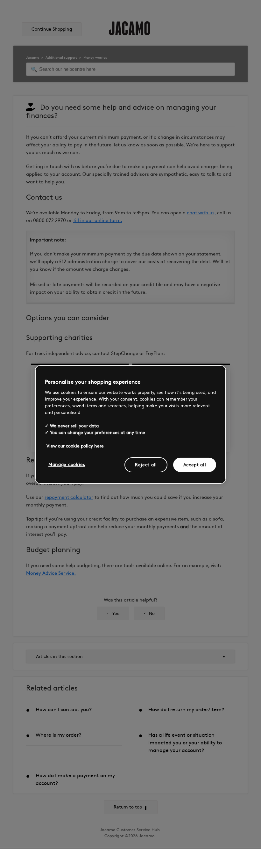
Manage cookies (66, 464)
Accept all (194, 464)
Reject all (146, 464)
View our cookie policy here (75, 445)
